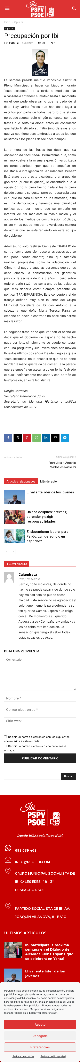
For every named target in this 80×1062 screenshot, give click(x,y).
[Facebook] (8, 438)
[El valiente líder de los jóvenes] (14, 497)
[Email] (55, 438)
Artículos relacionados (21, 481)
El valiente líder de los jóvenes (50, 492)
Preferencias (40, 1047)
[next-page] (13, 551)
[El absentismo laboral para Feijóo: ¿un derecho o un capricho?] (14, 536)
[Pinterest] (27, 438)
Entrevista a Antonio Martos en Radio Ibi (62, 465)
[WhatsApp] (36, 438)
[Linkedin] (46, 438)
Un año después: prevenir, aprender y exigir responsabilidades (47, 516)
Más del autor (49, 481)
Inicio (7, 22)
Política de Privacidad (53, 1056)
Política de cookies (23, 1056)
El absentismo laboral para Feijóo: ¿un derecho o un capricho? (47, 536)
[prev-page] (6, 551)
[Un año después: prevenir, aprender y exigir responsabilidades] (14, 517)
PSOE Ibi (14, 42)
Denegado (40, 1036)
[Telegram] (65, 438)
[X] (18, 438)
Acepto (40, 1024)
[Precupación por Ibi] (40, 62)
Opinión (19, 22)
